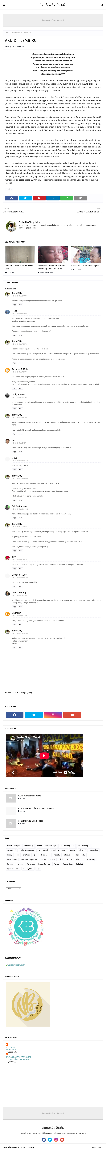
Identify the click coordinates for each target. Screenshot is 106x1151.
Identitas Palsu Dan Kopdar (30, 821)
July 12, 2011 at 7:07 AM (19, 314)
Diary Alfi (82, 850)
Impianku (56, 855)
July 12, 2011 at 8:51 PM (19, 560)
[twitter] (34, 715)
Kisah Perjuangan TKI (29, 859)
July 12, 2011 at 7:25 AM (19, 344)
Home (7, 33)
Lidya (14, 458)
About (101, 1147)
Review (56, 864)
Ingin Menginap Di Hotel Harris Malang (36, 808)
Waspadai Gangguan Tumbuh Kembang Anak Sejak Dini (51, 267)
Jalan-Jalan (68, 855)
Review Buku (68, 864)
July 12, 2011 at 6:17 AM (19, 296)
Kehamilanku (12, 859)
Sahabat (79, 864)
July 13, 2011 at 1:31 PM (19, 616)
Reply (14, 305)
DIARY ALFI (10, 1047)
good (36, 855)
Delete (20, 305)
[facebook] (14, 715)
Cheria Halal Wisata (59, 850)
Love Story (91, 859)
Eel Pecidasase (19, 506)
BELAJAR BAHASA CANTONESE (18, 1057)
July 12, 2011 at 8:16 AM (19, 443)
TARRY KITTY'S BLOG (26, 1147)
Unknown (16, 613)
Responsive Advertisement (53, 20)
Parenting (10, 864)
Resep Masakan (44, 864)
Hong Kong (45, 855)
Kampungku (80, 855)
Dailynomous (18, 394)
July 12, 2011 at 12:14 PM (20, 509)
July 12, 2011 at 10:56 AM (20, 479)
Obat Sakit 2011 (19, 574)
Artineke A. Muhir (20, 369)
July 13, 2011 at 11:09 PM (20, 633)
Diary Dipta (94, 850)
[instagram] (53, 715)
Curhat (13, 33)
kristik (61, 859)
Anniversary (28, 846)
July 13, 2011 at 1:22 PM (19, 595)
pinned (20, 864)
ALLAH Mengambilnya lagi (30, 796)
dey (14, 557)
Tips (38, 869)
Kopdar (52, 859)
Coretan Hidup (19, 592)
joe (13, 440)
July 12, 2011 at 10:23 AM (20, 461)
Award (39, 846)
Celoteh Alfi (11, 850)
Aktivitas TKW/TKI (13, 846)
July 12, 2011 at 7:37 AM (19, 397)
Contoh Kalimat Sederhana (17, 1059)
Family (9, 855)
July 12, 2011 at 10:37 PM (20, 578)
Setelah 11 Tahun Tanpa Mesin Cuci (19, 267)
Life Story (80, 859)
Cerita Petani (43, 850)
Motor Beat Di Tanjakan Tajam (85, 265)
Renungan (31, 864)
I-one (14, 311)
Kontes (43, 859)
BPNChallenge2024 (67, 846)
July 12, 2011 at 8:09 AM (19, 418)
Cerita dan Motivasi (27, 850)
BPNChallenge (50, 846)
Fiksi (17, 855)
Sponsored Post (13, 869)
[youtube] (72, 715)
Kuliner (70, 859)
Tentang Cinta (28, 869)
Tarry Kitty (11, 46)
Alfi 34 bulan (11, 1049)
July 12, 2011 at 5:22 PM (19, 527)
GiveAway (26, 855)
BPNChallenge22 (84, 846)
